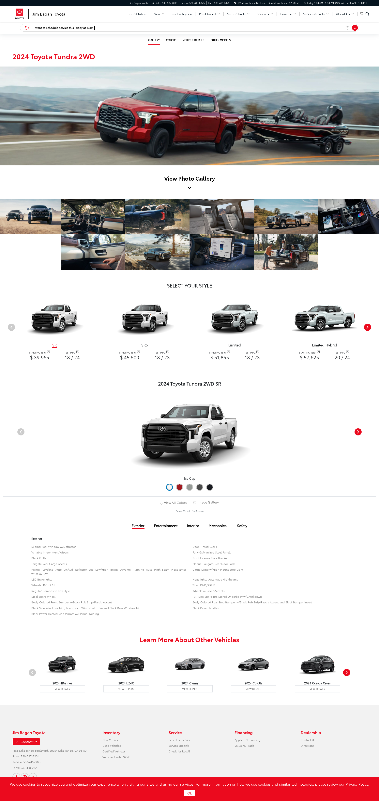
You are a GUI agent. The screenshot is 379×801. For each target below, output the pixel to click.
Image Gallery (208, 502)
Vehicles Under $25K (116, 757)
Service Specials (179, 746)
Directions (307, 746)
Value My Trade (244, 746)
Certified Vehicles (114, 751)
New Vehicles (111, 740)
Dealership (311, 732)
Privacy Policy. (357, 784)
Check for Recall (179, 751)
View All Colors (175, 502)
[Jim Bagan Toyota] (46, 13)
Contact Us (28, 741)
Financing (244, 732)
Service (175, 732)
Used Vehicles (111, 746)
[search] (368, 14)
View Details (62, 688)
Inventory (111, 732)
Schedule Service (180, 740)
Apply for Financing (247, 740)
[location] (235, 3)
